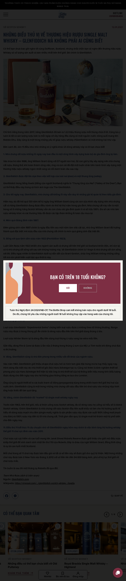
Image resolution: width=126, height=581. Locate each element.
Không (88, 287)
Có (68, 287)
